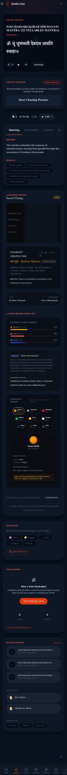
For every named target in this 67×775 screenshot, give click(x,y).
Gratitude (14, 543)
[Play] (18, 65)
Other (29, 543)
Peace (13, 537)
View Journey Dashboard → (18, 627)
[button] (47, 116)
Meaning (14, 129)
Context (48, 129)
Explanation (31, 129)
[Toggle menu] (2, 3)
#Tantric (12, 725)
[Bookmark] (58, 20)
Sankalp (38, 64)
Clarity (45, 537)
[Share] (26, 64)
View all (57, 643)
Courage (29, 537)
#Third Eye (40, 725)
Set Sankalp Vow (33, 601)
